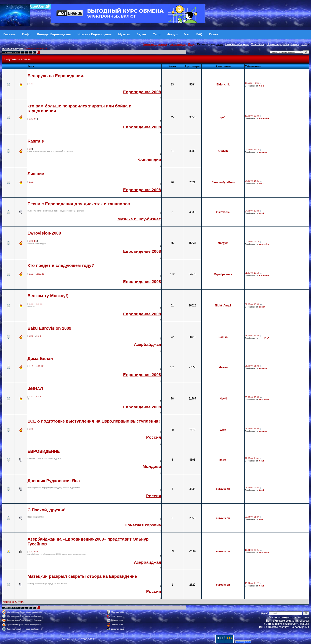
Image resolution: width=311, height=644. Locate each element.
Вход (191, 44)
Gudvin (223, 150)
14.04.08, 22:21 (252, 550)
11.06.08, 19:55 (252, 83)
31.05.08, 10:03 (252, 304)
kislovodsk (223, 212)
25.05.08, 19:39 (252, 397)
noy (261, 519)
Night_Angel (223, 305)
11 (42, 366)
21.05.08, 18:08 (252, 429)
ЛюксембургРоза (223, 182)
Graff (261, 213)
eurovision (264, 244)
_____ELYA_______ (268, 338)
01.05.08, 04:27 (252, 488)
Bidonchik (223, 84)
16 (37, 273)
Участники (257, 44)
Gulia (261, 86)
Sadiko (223, 337)
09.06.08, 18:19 (252, 150)
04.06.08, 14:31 (252, 181)
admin (262, 307)
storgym (223, 242)
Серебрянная (223, 274)
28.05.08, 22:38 (252, 336)
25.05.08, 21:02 (252, 366)
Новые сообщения (237, 44)
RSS (304, 44)
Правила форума (278, 44)
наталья (263, 152)
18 (43, 273)
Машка (223, 367)
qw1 (223, 117)
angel (223, 459)
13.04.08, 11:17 (252, 583)
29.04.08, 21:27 (252, 517)
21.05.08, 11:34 (252, 458)
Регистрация (178, 44)
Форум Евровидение (12, 48)
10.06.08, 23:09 (252, 116)
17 (40, 273)
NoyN (223, 398)
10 (41, 304)
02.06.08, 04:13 (252, 242)
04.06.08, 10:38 (252, 211)
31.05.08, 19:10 (252, 273)
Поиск (295, 44)
